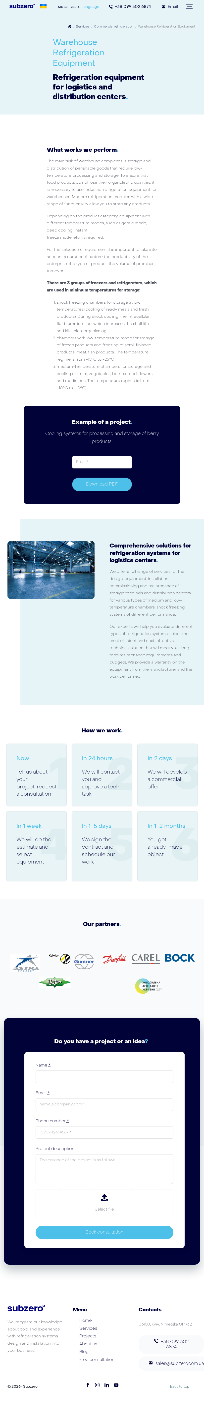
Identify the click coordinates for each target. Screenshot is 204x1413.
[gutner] (84, 956)
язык (75, 7)
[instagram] (97, 1385)
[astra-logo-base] (25, 956)
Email (43, 1093)
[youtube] (116, 1385)
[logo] (55, 978)
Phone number (52, 1121)
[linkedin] (106, 1385)
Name (43, 1065)
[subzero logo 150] (22, 6)
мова (62, 7)
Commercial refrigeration (114, 26)
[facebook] (88, 1385)
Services (83, 26)
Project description (55, 1149)
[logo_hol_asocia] (149, 978)
